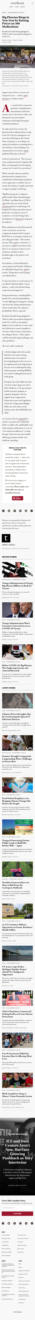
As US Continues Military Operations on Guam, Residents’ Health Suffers (17, 927)
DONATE (22, 7)
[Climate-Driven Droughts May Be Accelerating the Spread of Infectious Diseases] (17, 700)
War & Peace (21, 1252)
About (20, 1264)
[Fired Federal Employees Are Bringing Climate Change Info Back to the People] (17, 785)
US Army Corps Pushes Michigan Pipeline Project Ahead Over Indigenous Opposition (14, 970)
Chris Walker (7, 1068)
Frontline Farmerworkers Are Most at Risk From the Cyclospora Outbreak (15, 885)
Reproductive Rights (7, 1252)
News (4, 13)
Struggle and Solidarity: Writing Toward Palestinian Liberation (8, 1265)
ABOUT (11, 7)
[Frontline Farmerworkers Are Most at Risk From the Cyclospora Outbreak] (17, 869)
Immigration (20, 1242)
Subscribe (21, 1277)
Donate (20, 1267)
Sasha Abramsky (9, 815)
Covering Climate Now (7, 1299)
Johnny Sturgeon (9, 1028)
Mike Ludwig (7, 640)
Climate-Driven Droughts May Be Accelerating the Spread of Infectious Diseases (16, 717)
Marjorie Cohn (8, 598)
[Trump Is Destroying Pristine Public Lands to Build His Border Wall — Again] (17, 827)
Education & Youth (6, 1238)
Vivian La (6, 986)
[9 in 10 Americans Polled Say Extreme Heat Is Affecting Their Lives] (17, 1040)
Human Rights (5, 1242)
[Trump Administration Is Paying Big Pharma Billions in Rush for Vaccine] (17, 569)
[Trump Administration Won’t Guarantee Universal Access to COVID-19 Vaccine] (17, 610)
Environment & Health (16, 13)
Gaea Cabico (8, 941)
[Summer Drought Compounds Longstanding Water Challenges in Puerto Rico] (17, 743)
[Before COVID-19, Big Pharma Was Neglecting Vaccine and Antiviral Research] (17, 652)
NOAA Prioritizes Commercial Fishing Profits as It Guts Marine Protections (17, 1014)
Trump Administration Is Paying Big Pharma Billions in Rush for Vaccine (17, 586)
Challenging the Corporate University (8, 1295)
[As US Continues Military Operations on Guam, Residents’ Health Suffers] (17, 911)
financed (19, 219)
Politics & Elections (22, 1245)
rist (18, 730)
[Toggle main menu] (33, 3)
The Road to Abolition (7, 1280)
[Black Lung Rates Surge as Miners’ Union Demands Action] (17, 1080)
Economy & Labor (22, 1235)
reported (21, 418)
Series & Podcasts (6, 1255)
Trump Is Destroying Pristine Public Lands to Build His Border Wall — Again (16, 843)
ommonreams (17, 40)
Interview (5, 879)
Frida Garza (7, 899)
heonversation (16, 772)
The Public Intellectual (7, 1284)
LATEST (17, 7)
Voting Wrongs (5, 1291)
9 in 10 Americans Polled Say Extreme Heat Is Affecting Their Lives (17, 1056)
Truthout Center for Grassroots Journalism (24, 1295)
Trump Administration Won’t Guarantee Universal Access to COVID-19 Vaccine (16, 626)
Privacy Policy (22, 1288)
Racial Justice (21, 1248)
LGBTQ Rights (5, 1245)
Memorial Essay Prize (24, 1291)
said (3, 203)
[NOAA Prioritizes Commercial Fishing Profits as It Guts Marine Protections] (17, 998)
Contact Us (21, 1303)
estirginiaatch (18, 1107)
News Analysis (6, 579)
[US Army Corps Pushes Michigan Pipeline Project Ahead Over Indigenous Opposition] (17, 953)
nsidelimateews (20, 1028)
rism (14, 941)
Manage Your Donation (24, 1270)
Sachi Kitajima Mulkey (10, 730)
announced (6, 206)
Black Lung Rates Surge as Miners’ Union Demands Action (17, 1095)
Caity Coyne (7, 1107)
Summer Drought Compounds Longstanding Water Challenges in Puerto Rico (17, 759)
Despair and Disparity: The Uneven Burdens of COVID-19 (8, 1271)
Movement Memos (6, 1287)
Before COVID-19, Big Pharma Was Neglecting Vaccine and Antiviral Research (17, 668)
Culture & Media (6, 1235)
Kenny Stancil (8, 40)
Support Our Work (23, 1274)
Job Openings (22, 1299)
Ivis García (7, 773)
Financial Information (24, 1284)
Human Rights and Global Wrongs (8, 1276)
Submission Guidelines (24, 1281)
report (26, 150)
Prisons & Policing (6, 1248)
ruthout (16, 597)
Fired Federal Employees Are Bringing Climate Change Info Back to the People (16, 801)
